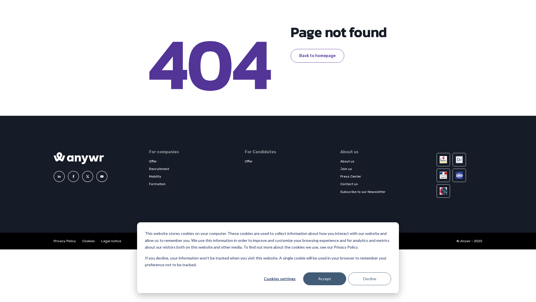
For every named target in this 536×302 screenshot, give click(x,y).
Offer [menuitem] (153, 161)
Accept (324, 278)
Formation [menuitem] (157, 184)
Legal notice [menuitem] (111, 241)
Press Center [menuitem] (350, 176)
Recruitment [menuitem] (159, 169)
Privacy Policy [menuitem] (65, 241)
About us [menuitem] (347, 161)
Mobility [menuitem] (155, 176)
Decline (369, 278)
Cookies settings (280, 278)
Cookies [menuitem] (88, 241)
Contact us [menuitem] (349, 184)
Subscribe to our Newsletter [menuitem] (363, 192)
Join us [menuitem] (346, 169)
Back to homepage (317, 55)
